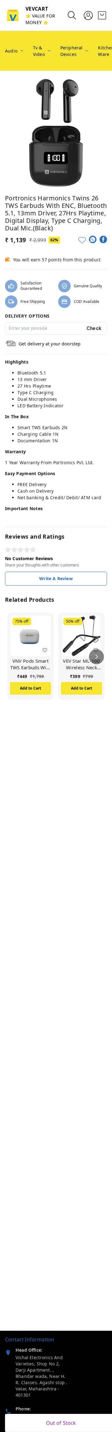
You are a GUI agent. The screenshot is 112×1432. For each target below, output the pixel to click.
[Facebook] (103, 239)
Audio (11, 51)
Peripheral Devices (71, 51)
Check (94, 328)
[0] (102, 15)
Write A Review (55, 578)
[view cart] (102, 15)
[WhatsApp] (92, 239)
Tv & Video (39, 51)
